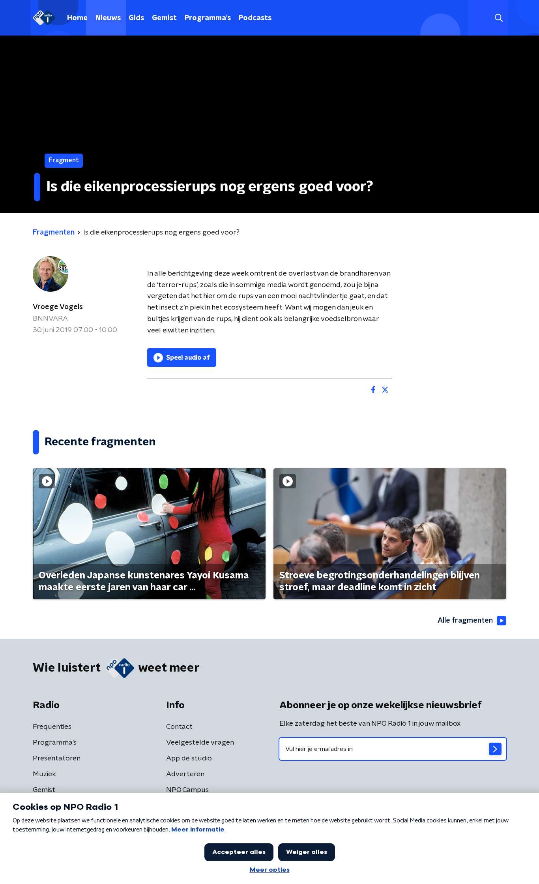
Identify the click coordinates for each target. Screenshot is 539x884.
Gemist (164, 18)
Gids (136, 18)
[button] (498, 18)
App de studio (189, 758)
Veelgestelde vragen (200, 742)
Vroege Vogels (58, 307)
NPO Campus (187, 790)
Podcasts (255, 18)
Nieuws (108, 18)
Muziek (44, 774)
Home (77, 18)
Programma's (208, 18)
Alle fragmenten (465, 620)
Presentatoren (56, 758)
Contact (179, 726)
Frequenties (52, 726)
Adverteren (185, 774)
